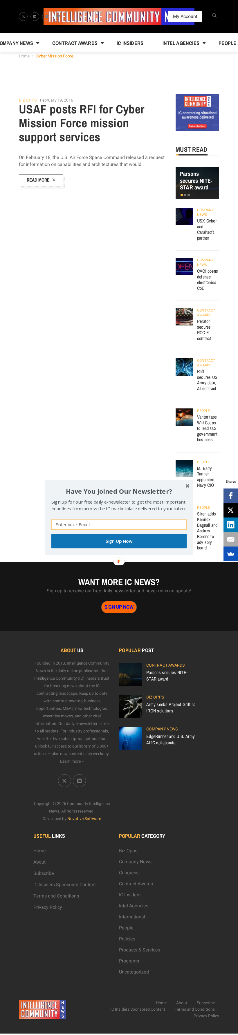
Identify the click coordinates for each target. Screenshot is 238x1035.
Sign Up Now (119, 541)
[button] (119, 491)
